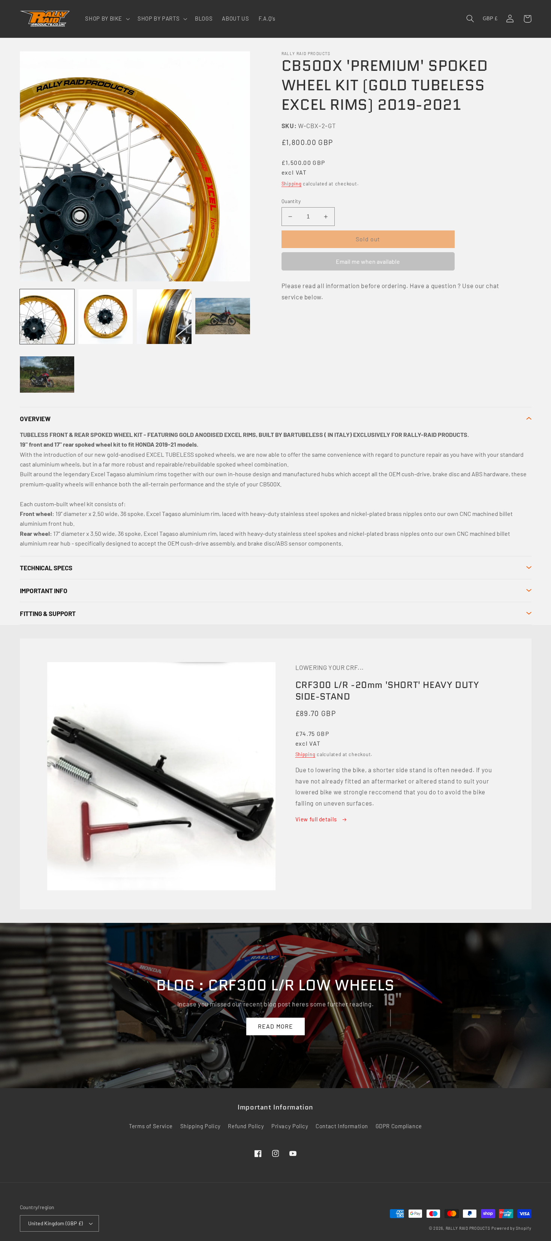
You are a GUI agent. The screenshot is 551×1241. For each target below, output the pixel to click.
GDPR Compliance (399, 1126)
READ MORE (275, 1026)
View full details (316, 819)
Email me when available (368, 261)
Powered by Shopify (511, 1228)
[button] (107, 18)
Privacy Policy (289, 1126)
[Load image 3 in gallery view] (164, 316)
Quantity (291, 201)
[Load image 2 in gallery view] (105, 316)
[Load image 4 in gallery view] (222, 316)
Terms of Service (151, 1126)
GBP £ (490, 18)
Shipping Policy (200, 1126)
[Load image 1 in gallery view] (47, 316)
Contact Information (342, 1126)
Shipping (291, 184)
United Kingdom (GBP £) (55, 1223)
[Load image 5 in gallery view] (47, 375)
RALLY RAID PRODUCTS (468, 1228)
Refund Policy (246, 1126)
